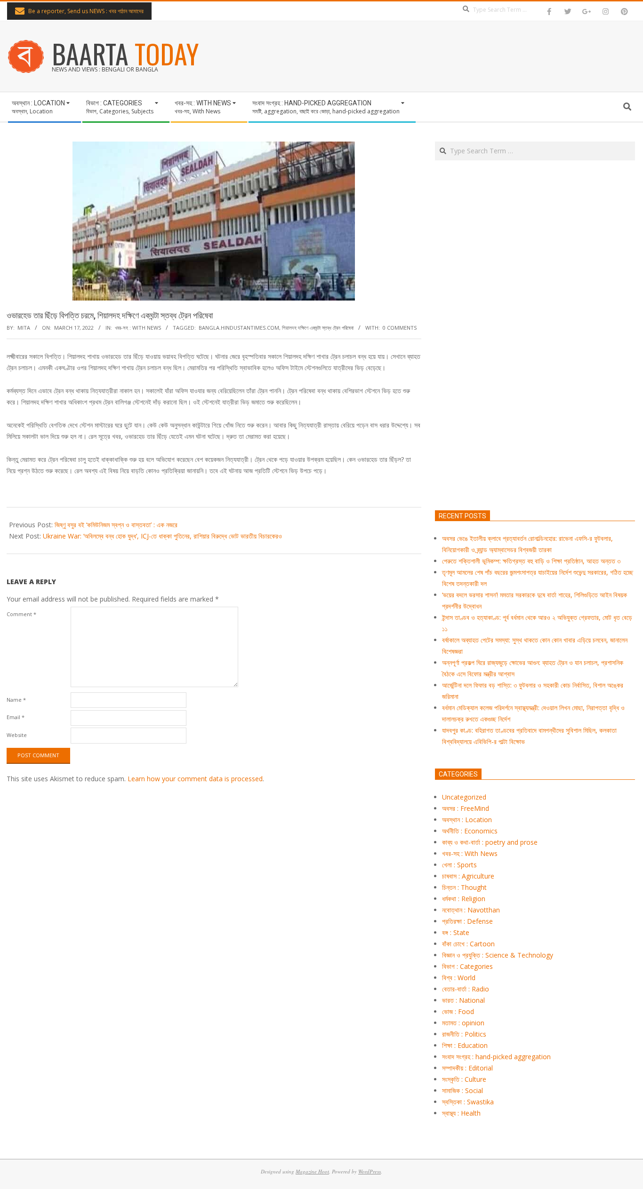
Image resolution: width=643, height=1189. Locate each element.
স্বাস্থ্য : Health (461, 1113)
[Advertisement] (535, 379)
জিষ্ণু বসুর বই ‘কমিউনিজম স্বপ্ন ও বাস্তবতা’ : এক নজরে (116, 524)
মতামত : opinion (463, 1022)
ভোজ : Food (458, 1011)
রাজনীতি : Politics (464, 1034)
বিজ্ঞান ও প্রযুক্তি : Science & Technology (497, 955)
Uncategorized (464, 797)
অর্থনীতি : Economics (470, 830)
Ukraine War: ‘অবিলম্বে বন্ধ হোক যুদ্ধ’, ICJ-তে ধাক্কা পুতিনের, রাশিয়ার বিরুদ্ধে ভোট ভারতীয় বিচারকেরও (162, 535)
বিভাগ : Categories (467, 966)
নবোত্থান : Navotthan (471, 909)
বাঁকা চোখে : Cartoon (468, 943)
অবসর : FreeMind (465, 808)
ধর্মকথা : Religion (463, 898)
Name (16, 699)
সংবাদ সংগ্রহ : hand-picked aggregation (496, 1056)
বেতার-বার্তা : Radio (465, 988)
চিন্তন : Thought (464, 887)
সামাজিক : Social (462, 1090)
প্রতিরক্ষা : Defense (467, 921)
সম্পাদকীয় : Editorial (467, 1067)
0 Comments (400, 327)
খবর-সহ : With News (138, 327)
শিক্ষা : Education (465, 1045)
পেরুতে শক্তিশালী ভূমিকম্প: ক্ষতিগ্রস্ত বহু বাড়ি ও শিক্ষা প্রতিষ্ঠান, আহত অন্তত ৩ (531, 560)
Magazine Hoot (312, 1171)
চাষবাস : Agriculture (468, 876)
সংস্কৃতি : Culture (464, 1079)
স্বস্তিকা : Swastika (468, 1101)
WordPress (369, 1171)
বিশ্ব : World (458, 977)
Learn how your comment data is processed (195, 778)
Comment (21, 614)
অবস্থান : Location (467, 819)
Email (15, 717)
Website (17, 734)
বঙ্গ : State (455, 932)
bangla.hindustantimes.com (239, 327)
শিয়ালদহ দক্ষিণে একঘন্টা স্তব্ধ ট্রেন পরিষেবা (318, 327)
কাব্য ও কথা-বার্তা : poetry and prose (490, 842)
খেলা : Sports (459, 864)
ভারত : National (463, 1000)
